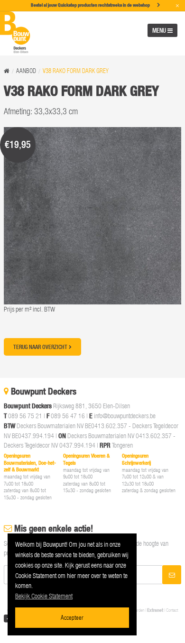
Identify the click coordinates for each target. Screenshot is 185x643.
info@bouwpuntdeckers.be (125, 416)
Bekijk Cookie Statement (44, 596)
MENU (159, 30)
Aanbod (26, 71)
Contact (172, 610)
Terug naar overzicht (41, 347)
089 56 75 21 (25, 416)
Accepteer (72, 617)
